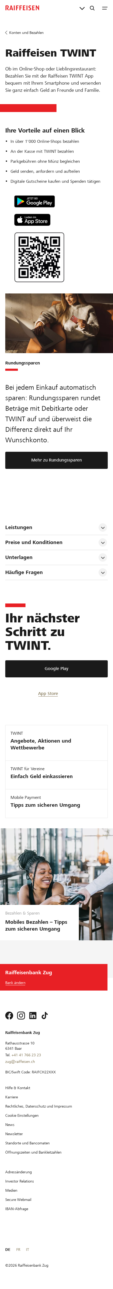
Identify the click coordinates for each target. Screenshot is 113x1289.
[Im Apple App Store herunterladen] (52, 219)
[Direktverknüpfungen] (82, 7)
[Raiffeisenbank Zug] (22, 7)
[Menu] (105, 7)
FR (18, 1249)
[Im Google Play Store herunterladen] (52, 201)
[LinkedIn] (33, 1015)
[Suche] (92, 7)
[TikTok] (45, 1015)
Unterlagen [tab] (19, 557)
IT (27, 1249)
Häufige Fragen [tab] (24, 572)
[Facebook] (9, 1015)
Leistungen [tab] (18, 527)
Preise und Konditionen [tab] (34, 542)
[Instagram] (21, 1015)
